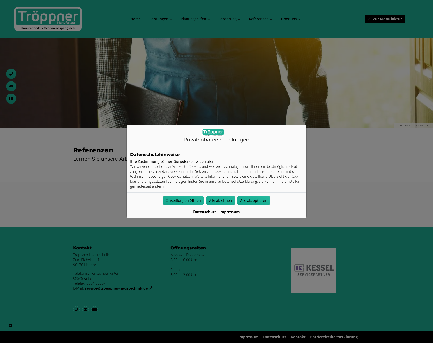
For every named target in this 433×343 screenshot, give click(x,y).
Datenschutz (204, 211)
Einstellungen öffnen (183, 200)
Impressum (229, 211)
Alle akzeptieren (253, 200)
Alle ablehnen (220, 200)
